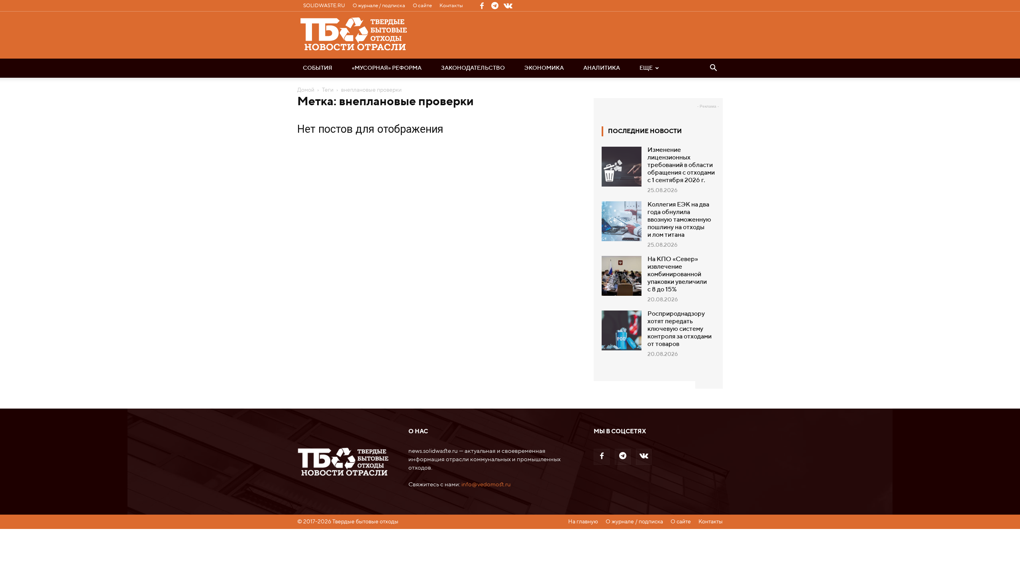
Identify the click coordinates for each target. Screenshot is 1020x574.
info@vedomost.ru (486, 485)
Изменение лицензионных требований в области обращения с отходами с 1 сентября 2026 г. (681, 165)
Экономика (544, 68)
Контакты (451, 5)
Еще (646, 68)
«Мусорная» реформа (387, 68)
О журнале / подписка (379, 5)
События (317, 68)
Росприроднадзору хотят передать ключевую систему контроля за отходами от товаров (679, 329)
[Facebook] (482, 5)
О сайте (422, 5)
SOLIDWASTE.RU (324, 5)
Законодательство (473, 68)
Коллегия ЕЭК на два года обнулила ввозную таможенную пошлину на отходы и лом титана (679, 220)
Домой (305, 90)
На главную (583, 522)
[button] (713, 68)
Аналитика (601, 68)
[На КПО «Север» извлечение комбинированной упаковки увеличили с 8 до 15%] (621, 276)
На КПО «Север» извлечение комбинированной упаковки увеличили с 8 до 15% (677, 274)
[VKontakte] (508, 5)
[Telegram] (495, 5)
